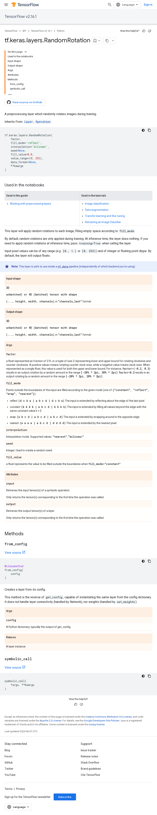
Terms (8, 788)
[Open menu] (6, 4)
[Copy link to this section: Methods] (27, 534)
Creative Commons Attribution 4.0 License (108, 716)
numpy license (97, 724)
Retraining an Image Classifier (103, 222)
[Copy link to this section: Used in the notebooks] (48, 185)
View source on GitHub (27, 102)
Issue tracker (88, 750)
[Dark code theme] (143, 130)
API (24, 30)
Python (61, 30)
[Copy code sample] (149, 130)
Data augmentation (97, 209)
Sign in (148, 4)
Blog (7, 750)
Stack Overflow (90, 762)
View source (13, 552)
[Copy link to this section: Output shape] (26, 312)
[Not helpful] (149, 31)
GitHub (9, 762)
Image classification (97, 203)
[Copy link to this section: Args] (16, 345)
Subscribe (64, 797)
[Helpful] (144, 31)
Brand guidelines (91, 768)
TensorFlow (11, 30)
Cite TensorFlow (90, 774)
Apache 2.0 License (50, 720)
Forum (8, 756)
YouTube (10, 774)
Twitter (9, 768)
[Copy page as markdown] (107, 40)
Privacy (20, 788)
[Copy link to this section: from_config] (31, 544)
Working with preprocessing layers (30, 203)
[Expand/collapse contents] (25, 52)
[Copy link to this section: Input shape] (24, 278)
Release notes (89, 756)
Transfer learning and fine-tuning (105, 215)
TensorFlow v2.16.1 (21, 16)
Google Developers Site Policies (101, 720)
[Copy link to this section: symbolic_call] (35, 659)
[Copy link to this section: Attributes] (22, 474)
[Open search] (109, 4)
